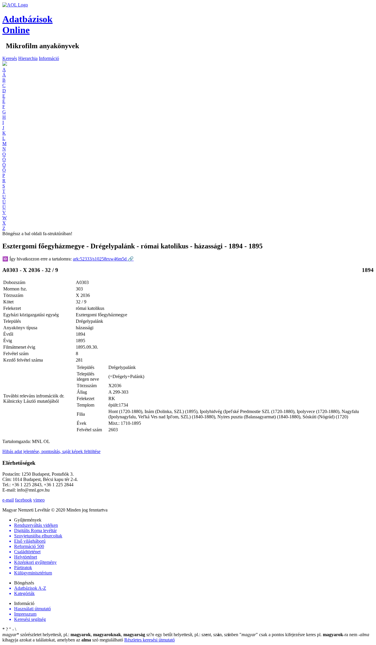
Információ (49, 58)
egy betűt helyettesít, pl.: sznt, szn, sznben (192, 634)
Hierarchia (28, 58)
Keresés (9, 58)
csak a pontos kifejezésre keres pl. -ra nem (298, 634)
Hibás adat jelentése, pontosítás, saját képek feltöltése (51, 451)
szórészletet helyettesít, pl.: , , (73, 634)
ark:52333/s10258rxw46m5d (103, 258)
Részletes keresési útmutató (149, 639)
